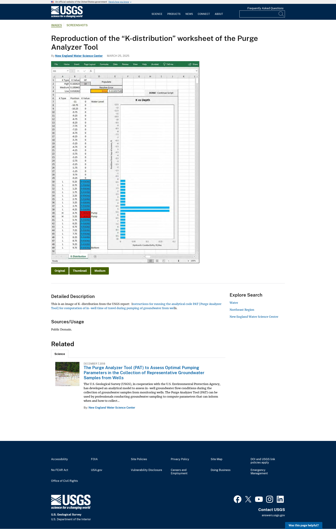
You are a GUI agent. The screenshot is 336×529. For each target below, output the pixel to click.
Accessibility (59, 459)
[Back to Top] (323, 516)
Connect (204, 14)
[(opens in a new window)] (237, 499)
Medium (99, 270)
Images (56, 25)
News (189, 14)
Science (157, 14)
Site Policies (139, 459)
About (219, 14)
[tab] (59, 354)
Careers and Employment (179, 472)
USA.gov (96, 470)
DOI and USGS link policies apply (263, 461)
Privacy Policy (180, 459)
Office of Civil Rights (64, 481)
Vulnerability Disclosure (146, 470)
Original (60, 270)
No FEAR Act (59, 470)
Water (234, 302)
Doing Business (220, 470)
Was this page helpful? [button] (304, 525)
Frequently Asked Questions (265, 8)
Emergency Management (259, 472)
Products (173, 14)
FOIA (94, 459)
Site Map (216, 459)
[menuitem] (157, 12)
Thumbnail (80, 270)
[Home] (67, 17)
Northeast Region (242, 309)
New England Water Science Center (79, 55)
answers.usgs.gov (273, 515)
